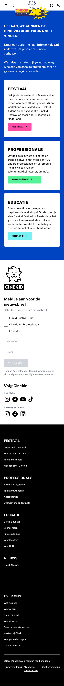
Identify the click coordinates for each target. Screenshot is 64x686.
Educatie (18, 236)
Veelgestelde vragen (15, 639)
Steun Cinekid (11, 615)
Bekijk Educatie (12, 521)
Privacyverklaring (13, 667)
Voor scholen (11, 527)
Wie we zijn (10, 609)
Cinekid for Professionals (24, 324)
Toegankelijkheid (13, 459)
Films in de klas (12, 534)
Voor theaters (11, 540)
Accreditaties (11, 496)
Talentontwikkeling (14, 490)
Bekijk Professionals (14, 484)
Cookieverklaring (51, 667)
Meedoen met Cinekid (15, 465)
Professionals (22, 179)
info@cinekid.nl (48, 44)
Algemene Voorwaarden (31, 669)
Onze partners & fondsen (17, 627)
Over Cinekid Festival (15, 447)
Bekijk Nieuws (11, 565)
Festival (17, 126)
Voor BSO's (9, 546)
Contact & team (12, 645)
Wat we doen (10, 603)
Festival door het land (15, 453)
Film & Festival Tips (21, 318)
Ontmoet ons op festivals (17, 503)
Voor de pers (10, 621)
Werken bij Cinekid (13, 633)
